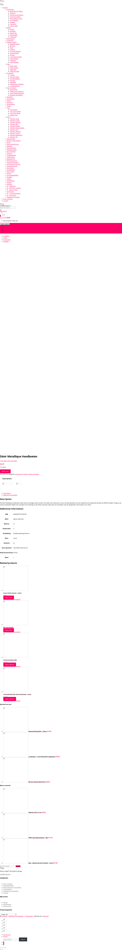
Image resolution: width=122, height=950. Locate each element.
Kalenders (10, 97)
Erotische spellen (15, 17)
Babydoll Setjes (14, 44)
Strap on (9, 153)
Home (5, 227)
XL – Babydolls (11, 186)
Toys (8, 108)
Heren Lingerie (11, 88)
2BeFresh (46, 916)
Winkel (5, 8)
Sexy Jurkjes (10, 172)
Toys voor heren (15, 113)
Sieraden (9, 177)
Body (11, 48)
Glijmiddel (13, 82)
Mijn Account (7, 906)
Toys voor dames (15, 111)
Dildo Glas (13, 70)
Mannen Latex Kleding (14, 141)
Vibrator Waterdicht (16, 135)
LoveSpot (6, 236)
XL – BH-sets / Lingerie (14, 188)
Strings (9, 173)
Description (7, 493)
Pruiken (9, 182)
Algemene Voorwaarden (10, 891)
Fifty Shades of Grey (16, 19)
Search (18, 866)
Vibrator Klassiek (15, 122)
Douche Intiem (14, 77)
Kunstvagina (10, 99)
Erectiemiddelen (15, 79)
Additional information (10, 495)
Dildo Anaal (13, 66)
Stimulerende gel (12, 166)
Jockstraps (13, 37)
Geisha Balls (14, 35)
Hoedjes (12, 22)
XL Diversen (10, 192)
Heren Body (13, 90)
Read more (8, 630)
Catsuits (12, 50)
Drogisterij (10, 73)
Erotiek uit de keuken (16, 15)
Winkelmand (7, 904)
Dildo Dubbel (14, 68)
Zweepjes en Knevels (13, 197)
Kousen (12, 55)
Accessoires (10, 9)
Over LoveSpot (8, 199)
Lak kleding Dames (16, 57)
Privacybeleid (7, 889)
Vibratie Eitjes (11, 139)
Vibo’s (8, 117)
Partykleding (11, 181)
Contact (5, 201)
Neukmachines (11, 148)
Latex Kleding (14, 59)
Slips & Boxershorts (13, 144)
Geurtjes (12, 80)
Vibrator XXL (14, 137)
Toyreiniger (13, 110)
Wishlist (3, 211)
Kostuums (13, 24)
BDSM (9, 28)
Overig (9, 101)
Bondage (13, 31)
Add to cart (5, 471)
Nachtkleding (11, 170)
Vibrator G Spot (15, 121)
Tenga (9, 106)
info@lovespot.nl (5, 874)
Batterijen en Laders (16, 11)
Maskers (9, 146)
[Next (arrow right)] (2, 949)
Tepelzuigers (11, 157)
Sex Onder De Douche (13, 164)
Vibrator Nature (15, 126)
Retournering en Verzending (12, 887)
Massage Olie (11, 159)
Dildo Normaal (14, 71)
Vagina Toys (14, 115)
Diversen (13, 13)
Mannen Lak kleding (16, 95)
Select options (9, 664)
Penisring (10, 102)
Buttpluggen (11, 39)
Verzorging (10, 168)
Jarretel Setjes (14, 53)
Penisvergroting (12, 161)
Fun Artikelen (14, 20)
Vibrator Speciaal (15, 131)
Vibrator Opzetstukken (17, 128)
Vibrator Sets (14, 130)
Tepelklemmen (11, 155)
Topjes (9, 179)
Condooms (10, 40)
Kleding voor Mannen (16, 91)
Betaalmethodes (8, 886)
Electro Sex (13, 33)
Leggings (13, 60)
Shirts (8, 142)
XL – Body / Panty (12, 190)
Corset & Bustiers (15, 51)
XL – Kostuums (11, 195)
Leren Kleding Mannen (17, 93)
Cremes (12, 75)
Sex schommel (11, 152)
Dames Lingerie (11, 42)
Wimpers (9, 184)
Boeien (12, 29)
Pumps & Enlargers (13, 162)
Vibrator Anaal (14, 119)
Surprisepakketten (12, 175)
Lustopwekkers (15, 86)
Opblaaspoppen (12, 150)
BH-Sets (12, 46)
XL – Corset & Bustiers (13, 193)
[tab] (62, 493)
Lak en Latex (14, 26)
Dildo (8, 64)
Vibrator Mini (14, 124)
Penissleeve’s (11, 104)
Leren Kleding (14, 62)
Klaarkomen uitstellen (17, 84)
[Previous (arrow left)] (0, 949)
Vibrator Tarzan (15, 133)
